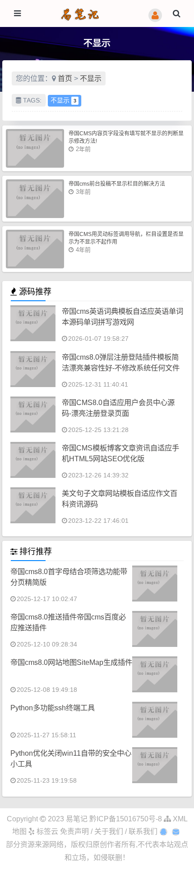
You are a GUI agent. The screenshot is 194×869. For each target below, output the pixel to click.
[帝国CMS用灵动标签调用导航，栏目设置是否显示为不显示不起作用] (35, 249)
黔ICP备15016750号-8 (126, 819)
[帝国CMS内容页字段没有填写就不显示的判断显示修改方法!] (35, 148)
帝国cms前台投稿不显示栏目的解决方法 (117, 184)
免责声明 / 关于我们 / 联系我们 (108, 831)
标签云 (46, 831)
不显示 (91, 78)
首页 (65, 78)
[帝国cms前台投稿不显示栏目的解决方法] (35, 198)
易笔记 (77, 819)
